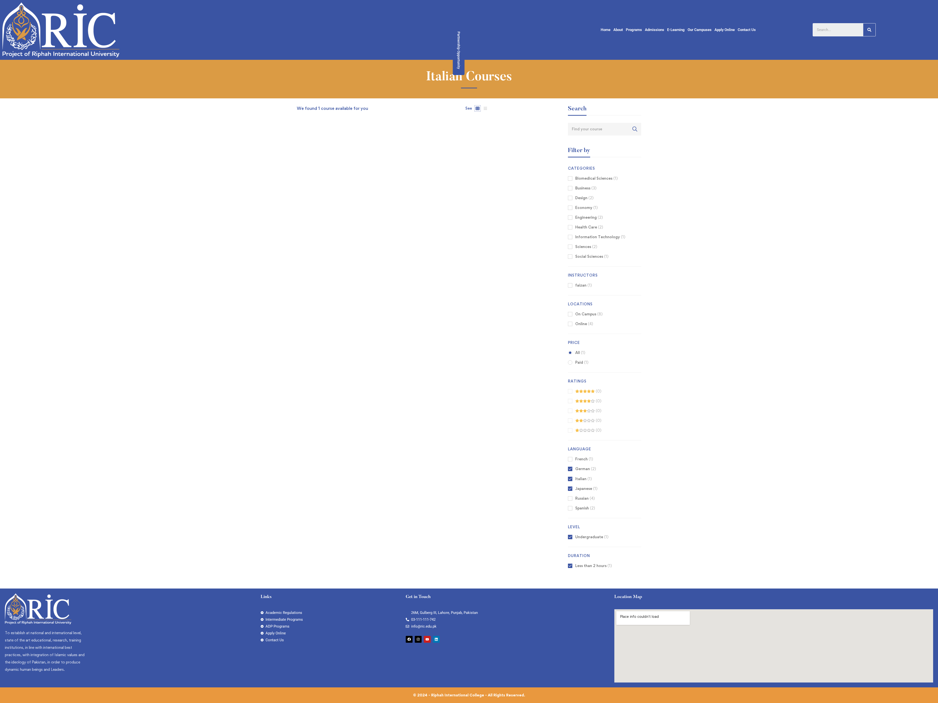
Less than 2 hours (593, 565)
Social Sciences (591, 256)
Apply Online (724, 30)
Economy (586, 207)
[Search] (869, 29)
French (584, 459)
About (618, 30)
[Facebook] (409, 639)
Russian (585, 498)
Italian (583, 478)
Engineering (589, 217)
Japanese (586, 488)
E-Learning (676, 30)
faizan (302, 304)
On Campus (589, 314)
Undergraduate (591, 537)
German (585, 468)
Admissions (654, 30)
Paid (581, 362)
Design (584, 198)
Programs (634, 30)
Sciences (586, 246)
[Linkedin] (436, 639)
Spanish (585, 508)
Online (584, 323)
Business (586, 188)
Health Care (589, 227)
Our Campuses (700, 30)
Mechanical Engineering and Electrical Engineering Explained (355, 312)
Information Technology (600, 237)
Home (605, 30)
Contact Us (747, 30)
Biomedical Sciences (596, 178)
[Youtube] (427, 639)
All (580, 352)
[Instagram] (418, 639)
